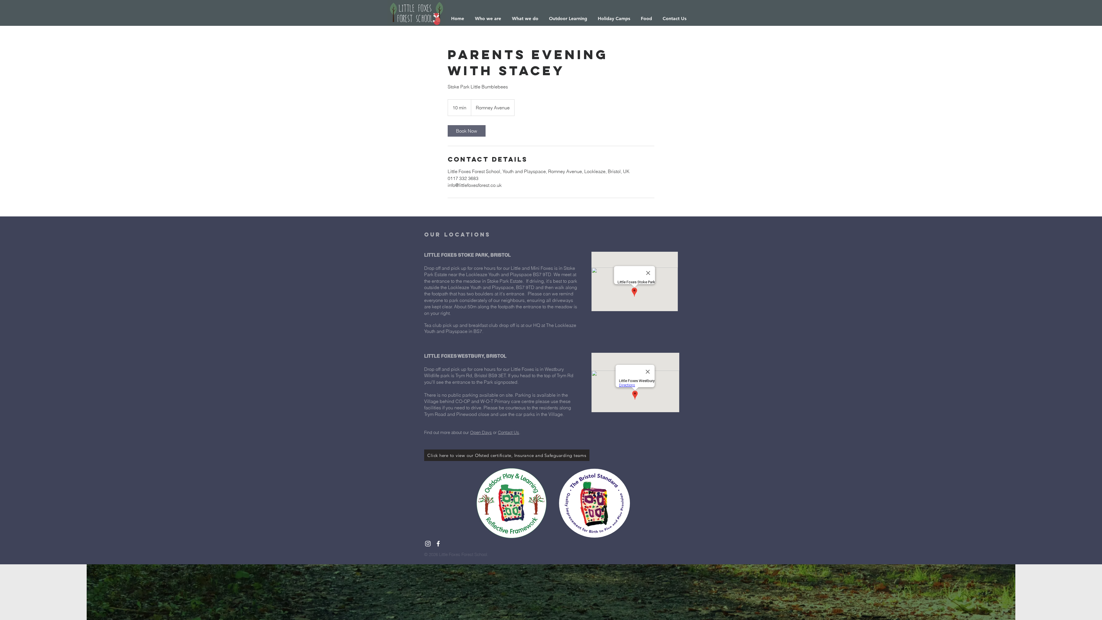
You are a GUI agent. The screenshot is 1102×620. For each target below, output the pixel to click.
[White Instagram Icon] (428, 543)
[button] (488, 18)
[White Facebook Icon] (438, 543)
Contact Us (508, 432)
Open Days (481, 432)
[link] (467, 131)
